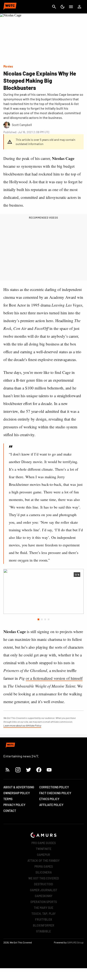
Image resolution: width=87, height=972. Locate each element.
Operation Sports (43, 902)
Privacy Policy (14, 805)
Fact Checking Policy (55, 793)
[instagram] (18, 769)
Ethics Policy (49, 799)
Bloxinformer (43, 925)
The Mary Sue (43, 908)
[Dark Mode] (62, 7)
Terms (7, 799)
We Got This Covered (43, 878)
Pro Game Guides (43, 843)
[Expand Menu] (71, 7)
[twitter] (28, 769)
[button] (38, 619)
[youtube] (49, 769)
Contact (9, 811)
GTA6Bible (43, 931)
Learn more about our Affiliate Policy (22, 725)
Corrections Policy (54, 787)
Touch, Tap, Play (43, 913)
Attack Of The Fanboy (43, 860)
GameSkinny (43, 896)
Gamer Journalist (43, 890)
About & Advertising (18, 787)
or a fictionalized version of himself (54, 678)
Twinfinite (43, 849)
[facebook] (38, 769)
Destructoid (43, 884)
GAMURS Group (75, 942)
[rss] (7, 769)
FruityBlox (43, 919)
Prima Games (43, 866)
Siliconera (43, 872)
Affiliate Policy (51, 805)
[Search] (54, 7)
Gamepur (43, 854)
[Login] (79, 7)
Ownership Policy (16, 793)
